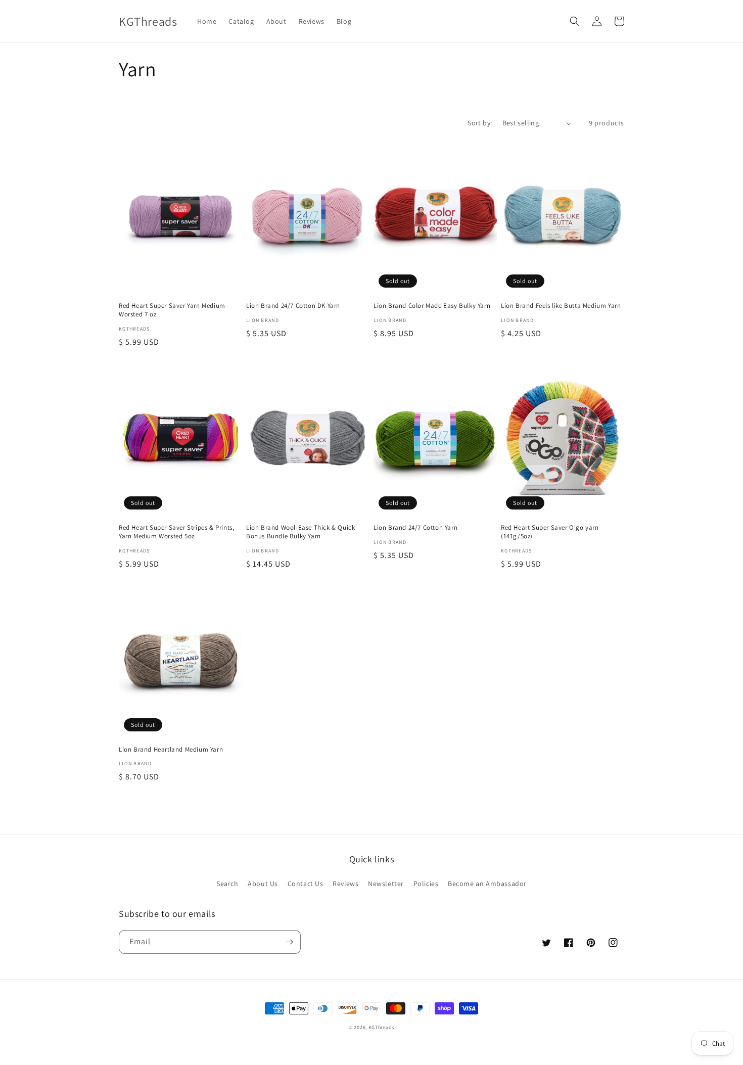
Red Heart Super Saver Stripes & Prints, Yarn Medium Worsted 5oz (176, 532)
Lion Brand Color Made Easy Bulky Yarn (432, 306)
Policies (426, 883)
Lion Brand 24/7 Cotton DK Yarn (293, 306)
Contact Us (305, 883)
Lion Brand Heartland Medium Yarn (171, 750)
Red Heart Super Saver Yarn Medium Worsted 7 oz (172, 310)
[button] (575, 21)
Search (227, 883)
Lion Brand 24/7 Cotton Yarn (415, 528)
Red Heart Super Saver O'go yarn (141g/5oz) (550, 532)
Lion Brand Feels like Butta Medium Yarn (561, 306)
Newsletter (386, 883)
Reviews (345, 883)
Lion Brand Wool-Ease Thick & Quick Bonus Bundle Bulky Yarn (300, 532)
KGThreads (381, 1027)
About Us (263, 883)
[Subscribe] (289, 942)
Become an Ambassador (487, 883)
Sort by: (480, 122)
